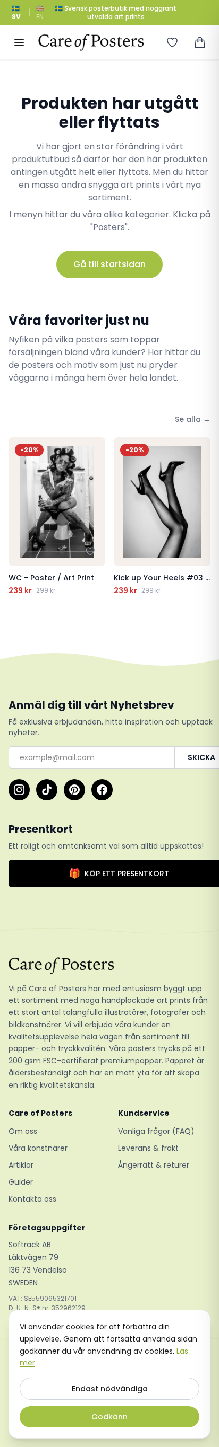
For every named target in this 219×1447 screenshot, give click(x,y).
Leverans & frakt (148, 1148)
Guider (21, 1182)
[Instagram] (19, 789)
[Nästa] (199, 516)
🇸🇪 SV (16, 12)
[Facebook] (102, 789)
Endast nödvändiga (110, 1388)
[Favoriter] (172, 42)
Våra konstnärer (38, 1148)
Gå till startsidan (109, 264)
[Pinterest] (74, 789)
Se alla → (192, 419)
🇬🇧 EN (40, 12)
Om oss (23, 1131)
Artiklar (21, 1165)
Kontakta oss (32, 1199)
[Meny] (19, 42)
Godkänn (109, 1416)
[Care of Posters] (109, 965)
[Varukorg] (199, 42)
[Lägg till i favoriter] (90, 551)
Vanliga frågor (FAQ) (156, 1131)
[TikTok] (46, 789)
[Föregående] (19, 516)
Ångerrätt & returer (153, 1165)
